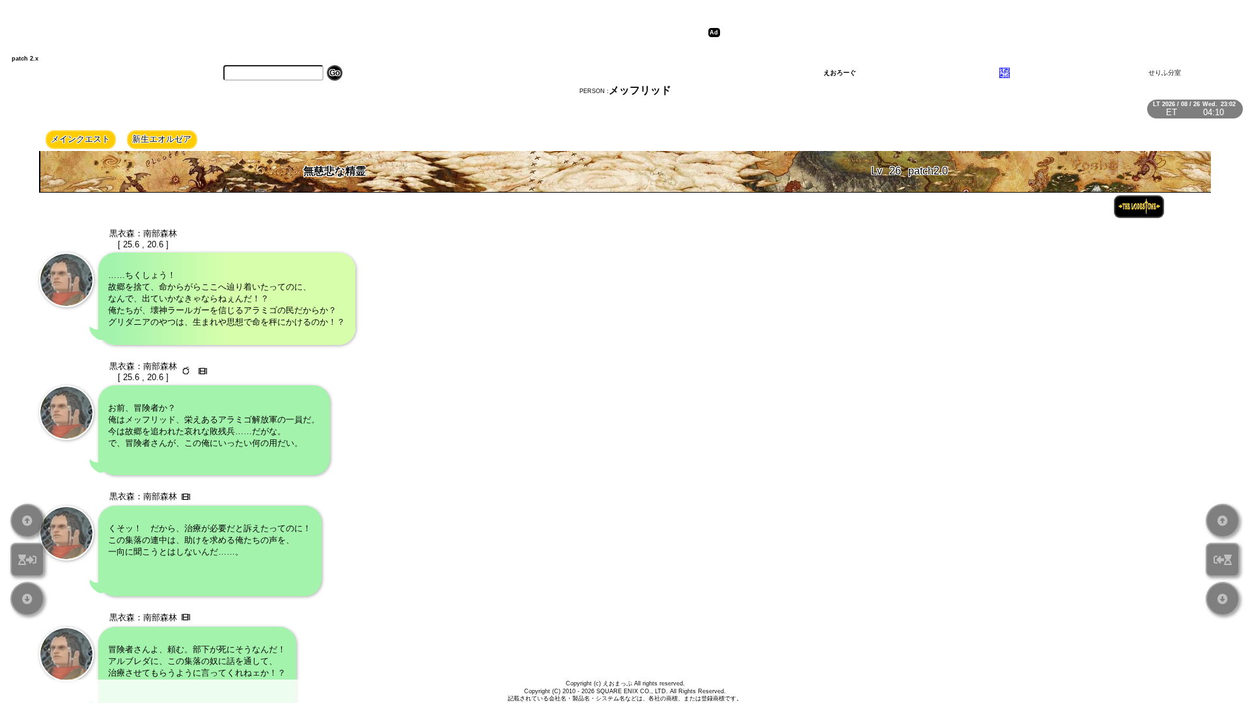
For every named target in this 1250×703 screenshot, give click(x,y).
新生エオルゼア (161, 139)
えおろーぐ (840, 72)
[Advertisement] (957, 32)
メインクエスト (80, 139)
